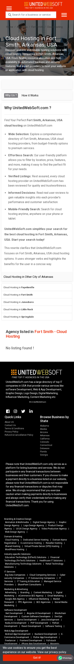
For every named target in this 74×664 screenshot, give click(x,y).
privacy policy (57, 652)
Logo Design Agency (34, 525)
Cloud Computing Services (42, 575)
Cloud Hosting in (18, 287)
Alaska (43, 429)
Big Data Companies (15, 575)
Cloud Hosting (55, 26)
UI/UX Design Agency (26, 528)
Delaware (44, 448)
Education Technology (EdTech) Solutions (25, 557)
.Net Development (14, 613)
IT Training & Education (28, 581)
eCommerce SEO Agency (30, 595)
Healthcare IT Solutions (51, 560)
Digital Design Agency (44, 522)
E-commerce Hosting (31, 543)
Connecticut (46, 445)
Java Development (50, 619)
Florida (43, 451)
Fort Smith (37, 26)
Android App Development (18, 634)
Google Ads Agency (15, 599)
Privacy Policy (11, 431)
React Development (31, 626)
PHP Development (39, 623)
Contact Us (10, 425)
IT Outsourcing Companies (41, 578)
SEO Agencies (43, 602)
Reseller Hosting (54, 543)
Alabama (44, 426)
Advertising (10, 592)
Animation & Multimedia (17, 522)
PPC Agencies (25, 602)
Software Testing (53, 626)
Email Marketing (56, 595)
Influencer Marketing (39, 599)
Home (9, 26)
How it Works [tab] (30, 95)
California (45, 438)
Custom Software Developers (36, 616)
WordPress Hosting (14, 549)
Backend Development (46, 634)
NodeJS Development (15, 623)
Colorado (44, 442)
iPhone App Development (34, 643)
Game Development (27, 619)
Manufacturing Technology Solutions (23, 564)
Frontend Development (31, 640)
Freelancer (10, 640)
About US (9, 422)
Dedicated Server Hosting (35, 540)
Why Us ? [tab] (11, 95)
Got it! (37, 657)
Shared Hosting (12, 546)
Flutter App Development (45, 637)
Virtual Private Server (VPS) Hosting (41, 546)
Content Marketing (43, 592)
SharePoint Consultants (29, 584)
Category (9, 84)
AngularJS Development (39, 613)
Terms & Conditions (14, 428)
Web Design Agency (15, 532)
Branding (24, 592)
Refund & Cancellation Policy (19, 435)
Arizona (44, 432)
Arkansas (22, 26)
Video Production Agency (54, 528)
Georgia (44, 455)
